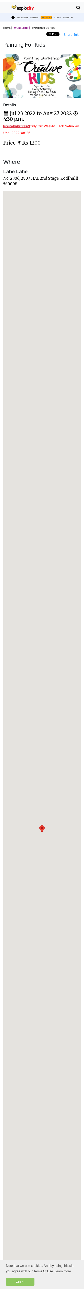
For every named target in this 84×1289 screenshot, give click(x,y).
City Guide (46, 17)
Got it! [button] (20, 1281)
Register (68, 17)
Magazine (22, 17)
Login (57, 17)
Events (34, 17)
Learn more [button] (62, 1271)
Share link (71, 34)
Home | (7, 27)
